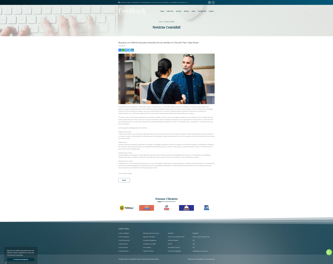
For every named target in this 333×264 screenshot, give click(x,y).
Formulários (147, 247)
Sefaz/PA (195, 233)
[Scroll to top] (328, 259)
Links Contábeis (123, 233)
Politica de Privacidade (196, 259)
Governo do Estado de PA (201, 237)
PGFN (170, 244)
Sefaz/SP (171, 233)
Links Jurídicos (123, 247)
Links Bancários (123, 251)
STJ (194, 240)
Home (161, 21)
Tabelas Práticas (148, 251)
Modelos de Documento (151, 233)
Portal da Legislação (174, 251)
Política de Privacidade (15, 255)
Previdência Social (174, 247)
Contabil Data (202, 11)
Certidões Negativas (149, 240)
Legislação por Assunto (200, 251)
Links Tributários (123, 237)
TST (194, 247)
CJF (194, 244)
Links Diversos (123, 244)
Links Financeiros (124, 240)
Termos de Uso (209, 259)
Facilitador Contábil (149, 244)
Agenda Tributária (149, 237)
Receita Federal (173, 240)
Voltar (124, 180)
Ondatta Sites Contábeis (126, 259)
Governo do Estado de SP (176, 237)
